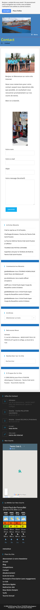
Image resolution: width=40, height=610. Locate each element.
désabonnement (9, 573)
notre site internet (16, 435)
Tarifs (5, 593)
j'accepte (6, 11)
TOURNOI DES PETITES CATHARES (15, 248)
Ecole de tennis (8, 576)
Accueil (5, 562)
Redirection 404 (9, 587)
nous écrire (13, 428)
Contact (7, 43)
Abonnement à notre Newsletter (15, 559)
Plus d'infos (17, 11)
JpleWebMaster (9, 271)
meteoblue (7, 549)
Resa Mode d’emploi (10, 590)
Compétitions (8, 567)
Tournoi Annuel (8, 596)
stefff (6, 285)
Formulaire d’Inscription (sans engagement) (19, 579)
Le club (5, 581)
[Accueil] (1, 43)
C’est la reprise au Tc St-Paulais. (15, 230)
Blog (4, 564)
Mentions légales (9, 584)
